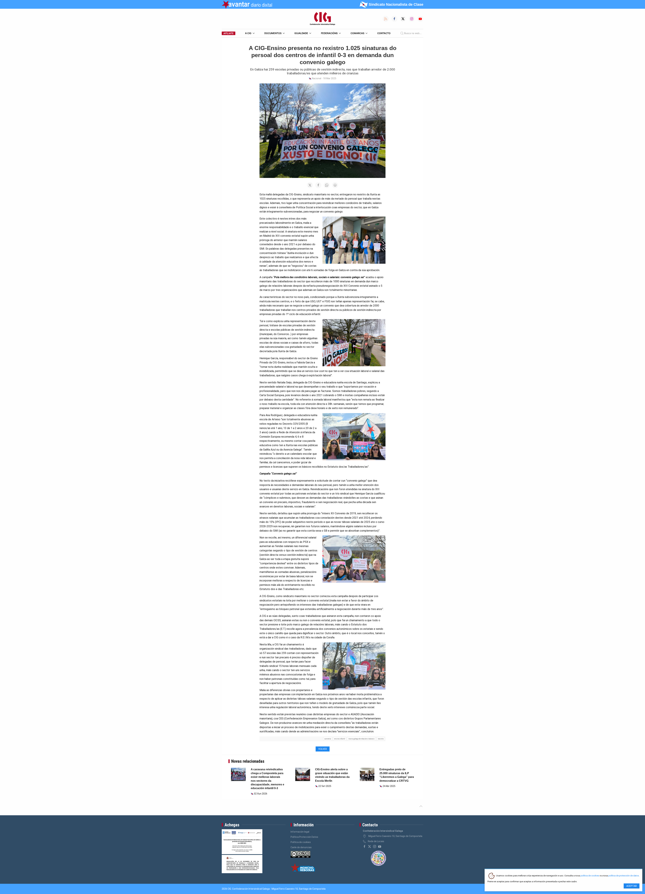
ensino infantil (339, 739)
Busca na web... (413, 33)
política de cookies (589, 876)
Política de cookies (301, 842)
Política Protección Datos (304, 837)
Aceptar (631, 886)
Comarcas (357, 33)
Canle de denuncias (301, 847)
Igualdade (301, 33)
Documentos (273, 33)
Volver (322, 749)
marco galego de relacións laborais (361, 739)
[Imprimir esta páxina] (335, 185)
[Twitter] (369, 846)
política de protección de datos (623, 876)
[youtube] (379, 846)
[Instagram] (374, 846)
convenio (327, 739)
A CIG (248, 33)
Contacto (384, 33)
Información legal (300, 831)
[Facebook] (364, 846)
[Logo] (322, 19)
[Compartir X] (310, 185)
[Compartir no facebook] (318, 185)
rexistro (381, 739)
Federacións (329, 33)
